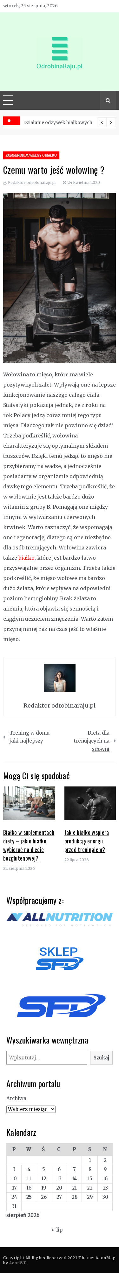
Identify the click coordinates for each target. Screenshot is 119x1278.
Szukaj (101, 1058)
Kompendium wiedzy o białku (31, 155)
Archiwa (16, 1098)
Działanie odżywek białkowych (57, 122)
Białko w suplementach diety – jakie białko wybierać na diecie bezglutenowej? (28, 845)
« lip (57, 1230)
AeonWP (17, 1263)
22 (90, 1188)
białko (26, 558)
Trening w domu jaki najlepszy (30, 737)
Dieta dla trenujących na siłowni (91, 741)
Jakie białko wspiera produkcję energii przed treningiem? (86, 841)
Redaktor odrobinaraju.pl (32, 182)
